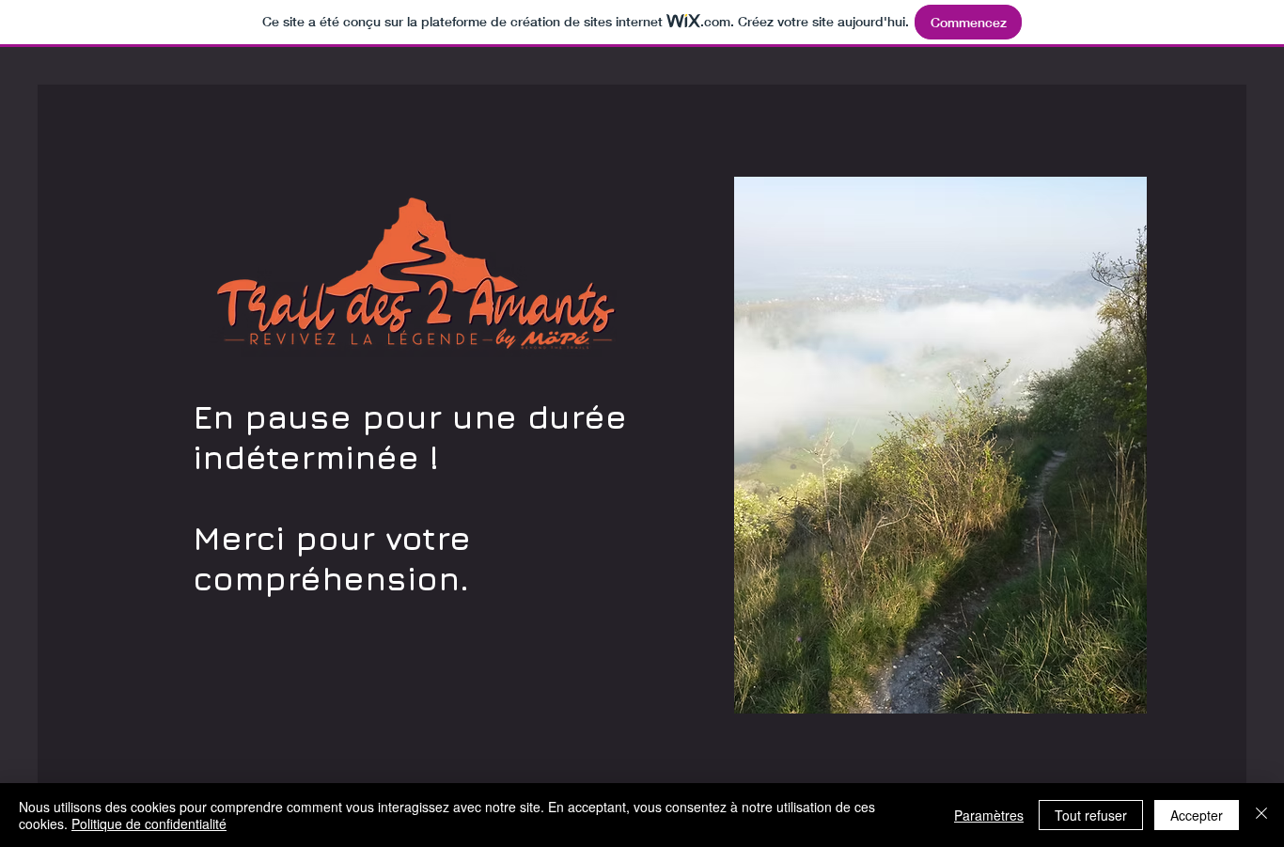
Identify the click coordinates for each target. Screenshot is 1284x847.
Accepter (1196, 815)
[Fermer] (1261, 815)
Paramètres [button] (989, 815)
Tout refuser (1091, 815)
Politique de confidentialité (149, 823)
